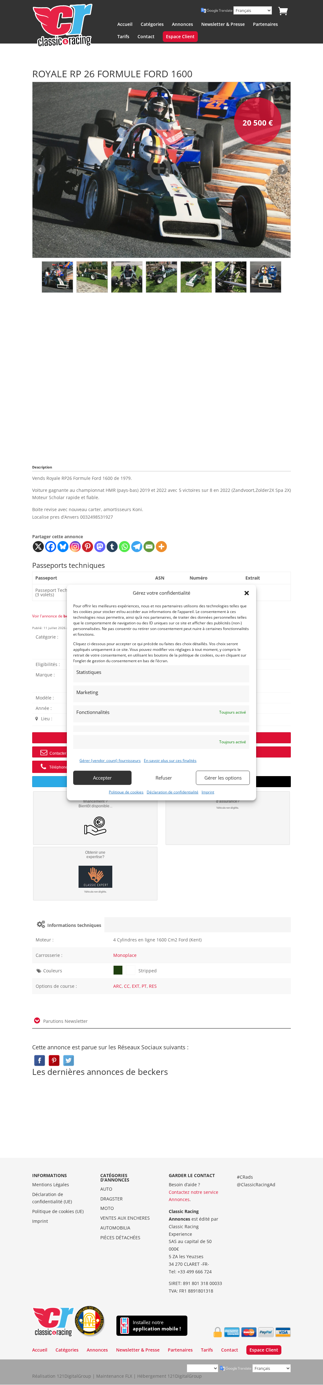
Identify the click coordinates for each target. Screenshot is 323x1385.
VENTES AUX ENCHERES (125, 1218)
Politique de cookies (126, 791)
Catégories (152, 24)
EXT (135, 986)
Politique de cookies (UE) (58, 1211)
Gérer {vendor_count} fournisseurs (110, 760)
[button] (247, 593)
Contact (146, 36)
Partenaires (265, 24)
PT (144, 986)
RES (153, 986)
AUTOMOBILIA (115, 1228)
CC (127, 986)
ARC (117, 986)
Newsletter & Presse (223, 24)
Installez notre (157, 1325)
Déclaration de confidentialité (172, 791)
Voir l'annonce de (55, 616)
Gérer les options (223, 778)
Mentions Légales (50, 1185)
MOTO (107, 1208)
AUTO (106, 1189)
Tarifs (123, 36)
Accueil (124, 24)
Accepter (102, 778)
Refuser (164, 778)
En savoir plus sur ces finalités (170, 760)
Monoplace (125, 955)
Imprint (208, 791)
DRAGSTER (111, 1199)
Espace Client (180, 36)
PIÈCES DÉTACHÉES (120, 1238)
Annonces (182, 24)
